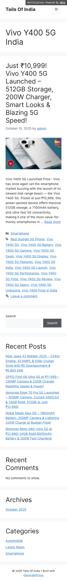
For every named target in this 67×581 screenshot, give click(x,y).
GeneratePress (34, 575)
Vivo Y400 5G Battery (37, 245)
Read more (52, 222)
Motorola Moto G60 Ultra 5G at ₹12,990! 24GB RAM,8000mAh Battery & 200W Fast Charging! (29, 433)
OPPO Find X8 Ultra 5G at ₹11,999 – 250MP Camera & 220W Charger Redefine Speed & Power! (32, 381)
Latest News (15, 547)
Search (11, 316)
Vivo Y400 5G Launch (31, 268)
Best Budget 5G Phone (28, 239)
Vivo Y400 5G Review (36, 279)
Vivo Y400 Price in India (39, 290)
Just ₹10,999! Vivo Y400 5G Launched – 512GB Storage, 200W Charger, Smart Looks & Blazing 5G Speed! (29, 93)
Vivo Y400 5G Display (32, 256)
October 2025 (16, 509)
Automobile (14, 541)
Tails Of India (21, 9)
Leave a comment (24, 296)
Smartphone (20, 233)
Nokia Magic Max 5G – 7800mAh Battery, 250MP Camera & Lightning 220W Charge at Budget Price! (32, 417)
